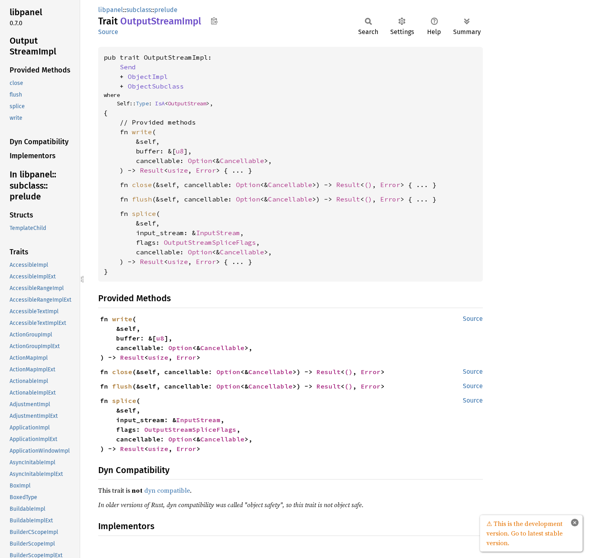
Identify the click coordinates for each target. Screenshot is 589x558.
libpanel (110, 10)
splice (144, 214)
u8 (180, 151)
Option (200, 161)
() (368, 185)
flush (142, 199)
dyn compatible (167, 490)
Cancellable (242, 161)
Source (108, 32)
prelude (166, 10)
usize (178, 170)
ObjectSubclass (156, 86)
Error (206, 170)
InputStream (218, 233)
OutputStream (187, 103)
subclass (138, 10)
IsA (160, 103)
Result (152, 170)
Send (128, 67)
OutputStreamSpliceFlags (210, 242)
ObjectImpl (148, 77)
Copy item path (214, 21)
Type (142, 103)
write (142, 132)
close (142, 185)
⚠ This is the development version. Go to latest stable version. (524, 533)
